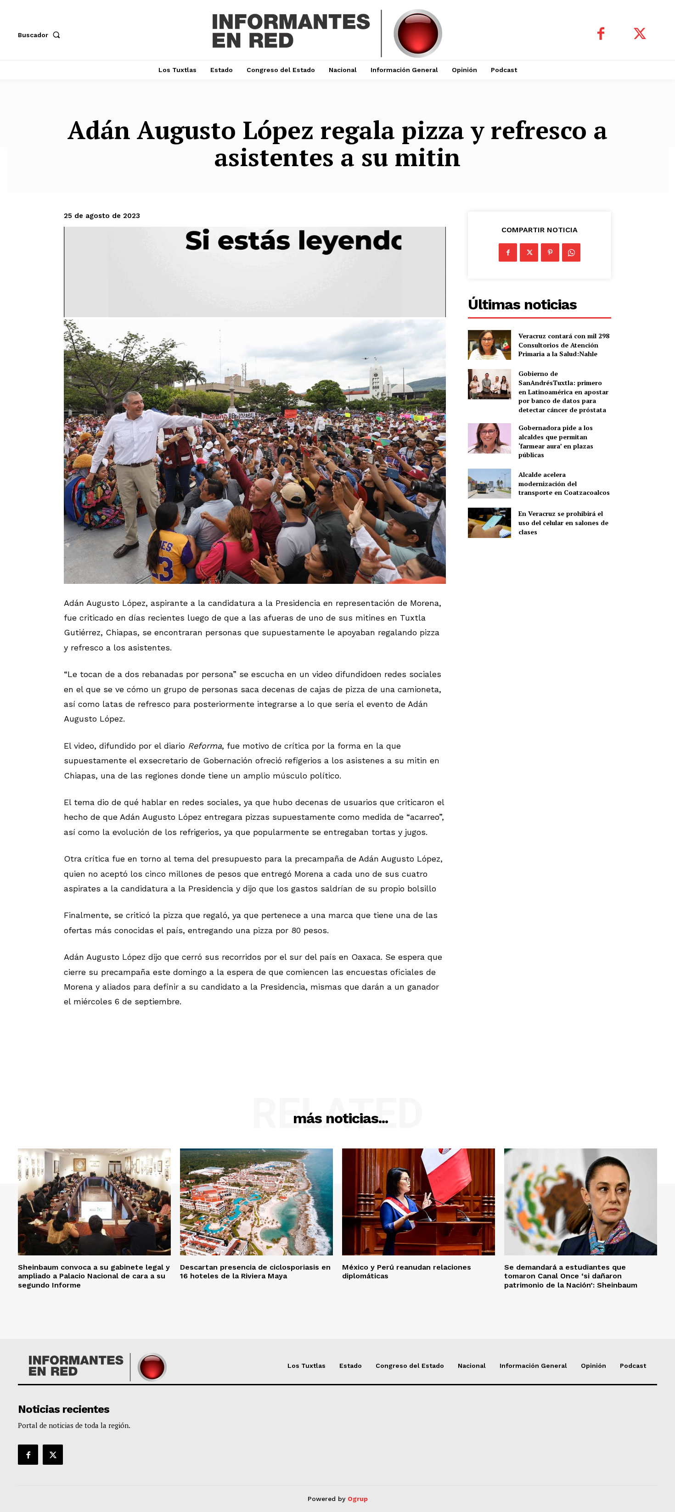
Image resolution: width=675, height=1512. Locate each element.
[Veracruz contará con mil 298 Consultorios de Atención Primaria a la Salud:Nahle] (489, 345)
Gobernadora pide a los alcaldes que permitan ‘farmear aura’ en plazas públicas (555, 441)
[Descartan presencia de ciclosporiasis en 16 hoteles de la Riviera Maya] (256, 1201)
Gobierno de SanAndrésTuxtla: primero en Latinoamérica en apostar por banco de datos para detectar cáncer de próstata (563, 391)
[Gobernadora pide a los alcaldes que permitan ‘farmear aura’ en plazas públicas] (489, 438)
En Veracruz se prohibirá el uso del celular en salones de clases (563, 522)
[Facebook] (601, 34)
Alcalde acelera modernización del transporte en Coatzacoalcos (564, 483)
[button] (41, 35)
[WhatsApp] (571, 252)
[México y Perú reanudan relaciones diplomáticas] (418, 1201)
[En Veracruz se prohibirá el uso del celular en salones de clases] (489, 523)
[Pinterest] (550, 252)
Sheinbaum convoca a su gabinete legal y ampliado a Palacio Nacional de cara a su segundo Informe (94, 1276)
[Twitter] (640, 34)
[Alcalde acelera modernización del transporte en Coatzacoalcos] (489, 483)
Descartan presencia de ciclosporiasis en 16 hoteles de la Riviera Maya (255, 1271)
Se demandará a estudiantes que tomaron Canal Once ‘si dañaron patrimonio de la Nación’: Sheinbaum (570, 1276)
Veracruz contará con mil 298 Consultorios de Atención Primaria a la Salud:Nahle (563, 344)
